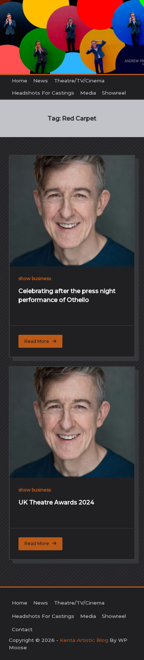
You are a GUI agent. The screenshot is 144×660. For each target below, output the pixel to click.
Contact (22, 105)
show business (34, 278)
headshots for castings (43, 93)
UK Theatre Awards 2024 (56, 502)
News (40, 81)
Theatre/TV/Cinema (79, 81)
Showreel (114, 93)
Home (19, 81)
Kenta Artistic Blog (84, 640)
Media (88, 93)
